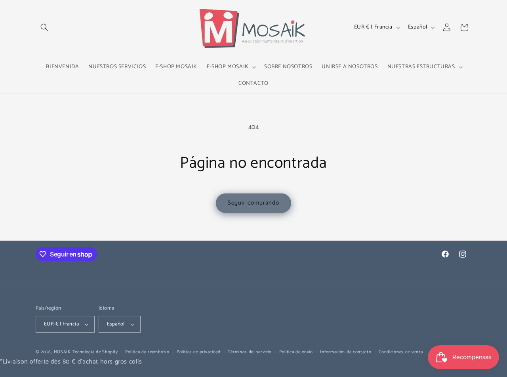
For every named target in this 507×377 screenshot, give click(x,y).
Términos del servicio (250, 352)
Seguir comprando (253, 203)
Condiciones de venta (401, 352)
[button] (44, 27)
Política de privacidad (198, 352)
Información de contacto (345, 352)
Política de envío (296, 352)
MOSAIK (62, 352)
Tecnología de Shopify (95, 352)
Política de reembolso (147, 352)
